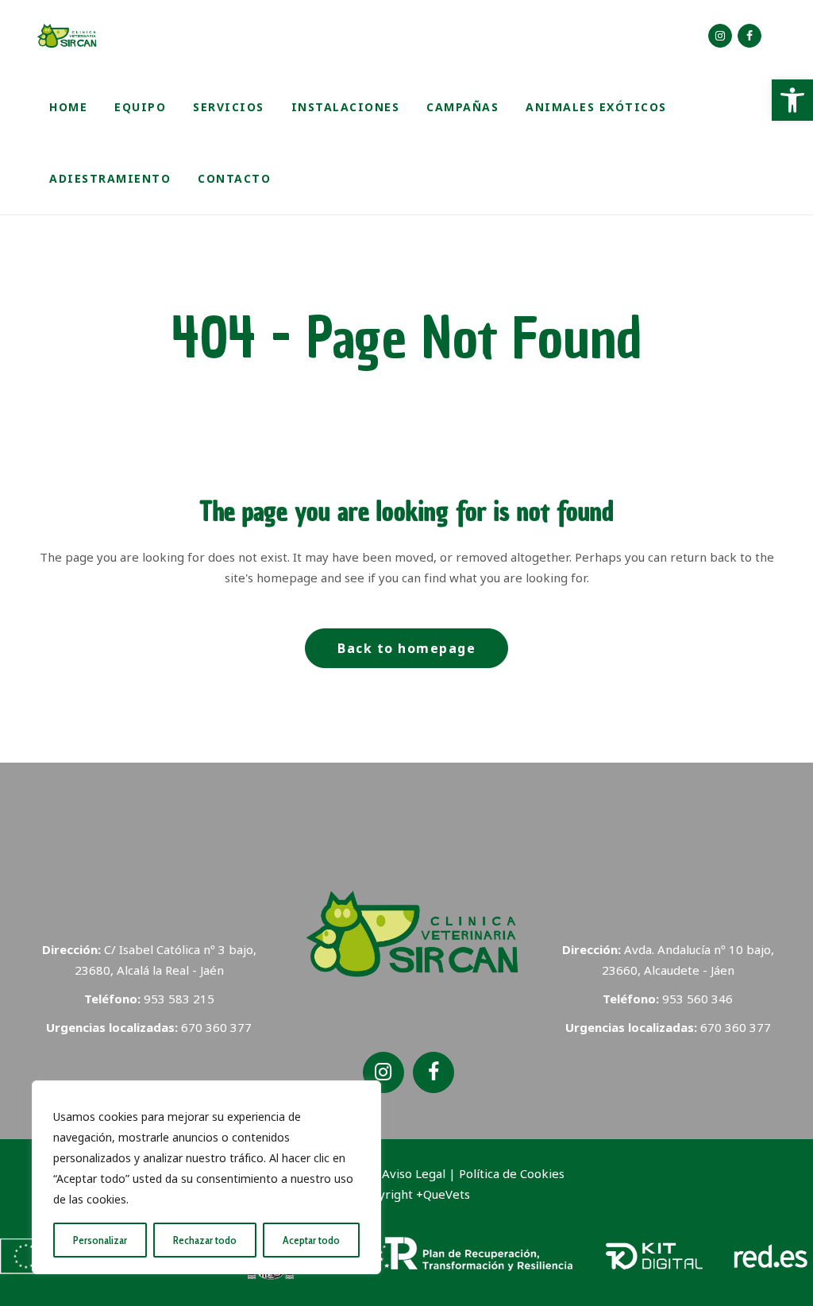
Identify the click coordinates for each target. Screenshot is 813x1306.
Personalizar (100, 1240)
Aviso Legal (413, 1173)
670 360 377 (216, 1027)
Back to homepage (406, 648)
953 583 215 (179, 999)
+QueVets (443, 1194)
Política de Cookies (511, 1173)
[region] (206, 1177)
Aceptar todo (311, 1240)
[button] (792, 100)
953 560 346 (697, 999)
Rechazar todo (205, 1240)
